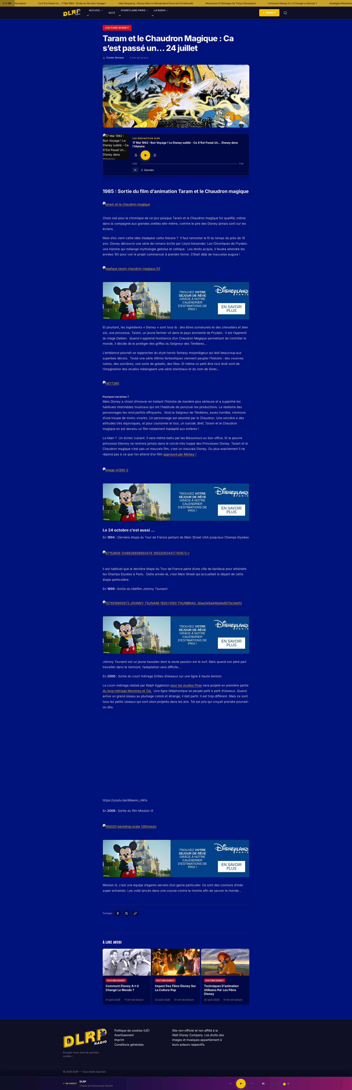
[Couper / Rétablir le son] (263, 1083)
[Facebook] (117, 913)
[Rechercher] (285, 12)
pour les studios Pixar (186, 685)
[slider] (189, 163)
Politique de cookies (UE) (132, 1030)
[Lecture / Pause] (145, 155)
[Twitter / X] (126, 913)
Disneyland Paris (133, 10)
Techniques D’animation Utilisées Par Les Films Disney (221, 990)
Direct (271, 12)
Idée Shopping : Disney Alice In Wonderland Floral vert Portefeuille (100, 3)
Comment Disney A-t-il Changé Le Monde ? (236, 3)
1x (135, 170)
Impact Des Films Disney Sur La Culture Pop (175, 988)
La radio (160, 10)
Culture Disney (117, 27)
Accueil (94, 10)
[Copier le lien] (135, 913)
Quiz (112, 12)
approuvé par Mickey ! (179, 454)
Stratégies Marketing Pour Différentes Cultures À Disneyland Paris (311, 3)
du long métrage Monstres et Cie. (127, 691)
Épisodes (149, 170)
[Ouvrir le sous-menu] (87, 16)
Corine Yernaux (115, 57)
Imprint (119, 1040)
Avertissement (124, 1035)
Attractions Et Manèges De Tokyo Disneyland (175, 3)
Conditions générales (129, 1044)
